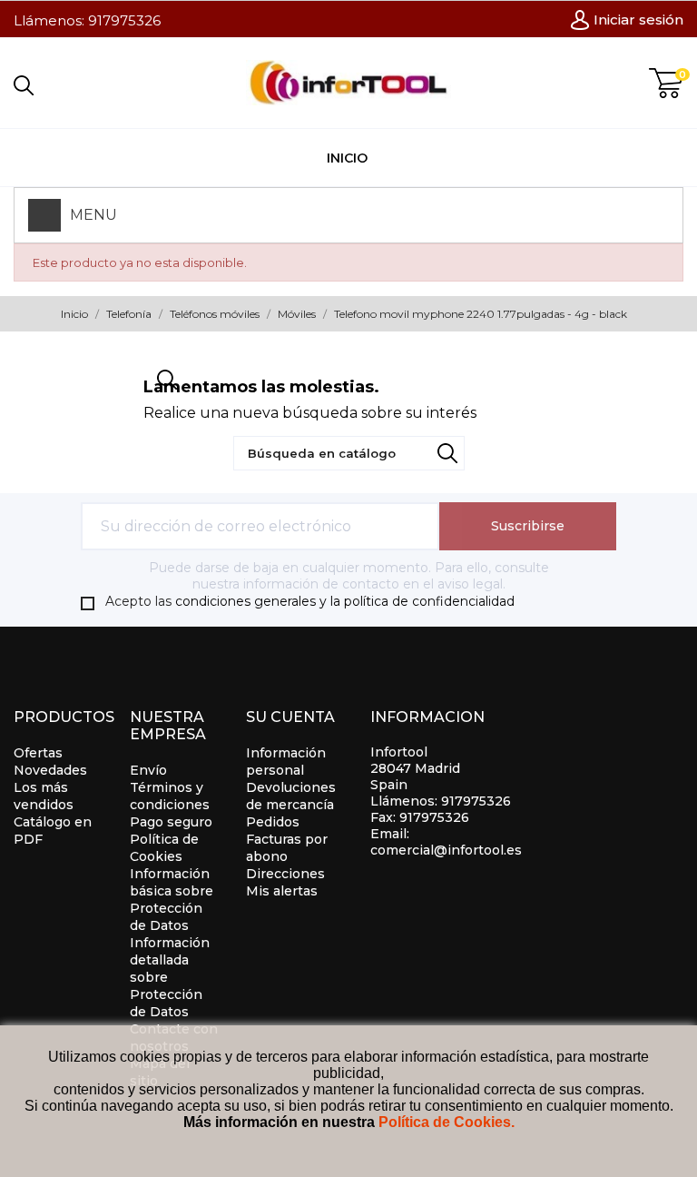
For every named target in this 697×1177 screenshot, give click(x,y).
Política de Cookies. (446, 1122)
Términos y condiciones (170, 796)
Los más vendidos (44, 796)
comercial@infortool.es (446, 850)
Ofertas (38, 753)
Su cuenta (290, 717)
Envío (148, 770)
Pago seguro (171, 822)
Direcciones (285, 873)
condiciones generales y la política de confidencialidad (345, 601)
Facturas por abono (287, 848)
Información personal (286, 761)
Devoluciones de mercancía (291, 796)
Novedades (50, 770)
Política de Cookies (164, 848)
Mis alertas (282, 891)
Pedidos (272, 822)
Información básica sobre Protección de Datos (171, 899)
